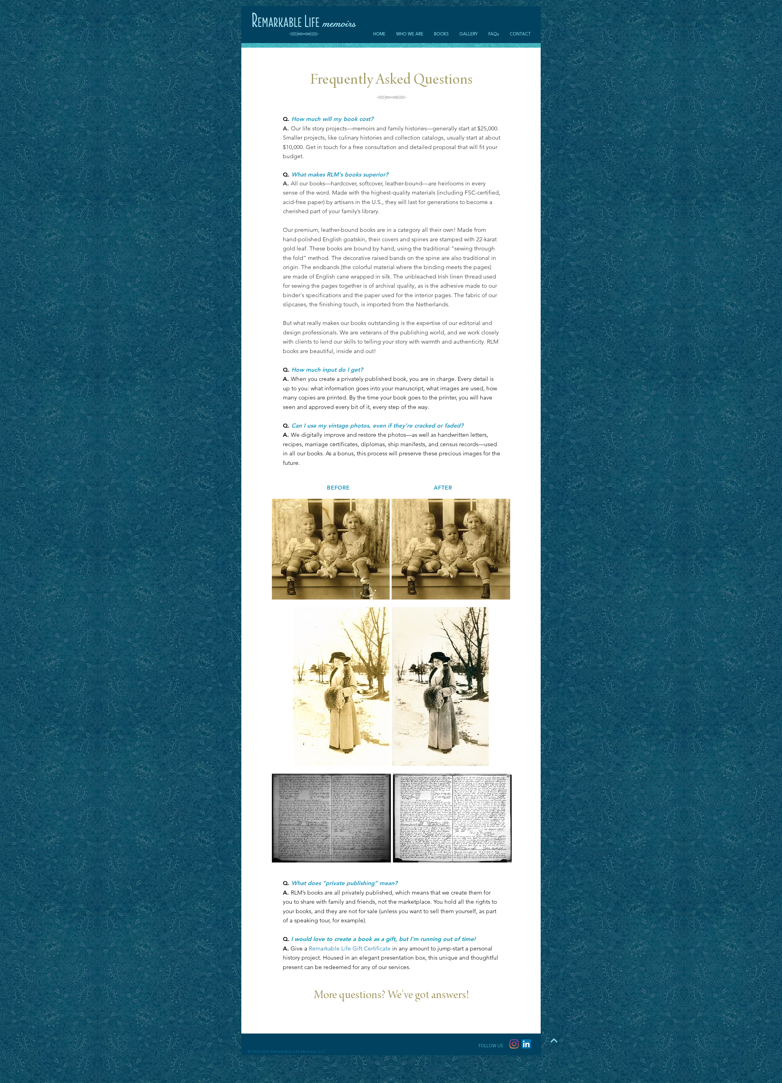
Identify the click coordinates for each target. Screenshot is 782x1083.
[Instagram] (514, 1043)
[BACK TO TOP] (554, 1040)
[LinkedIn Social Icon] (526, 1043)
